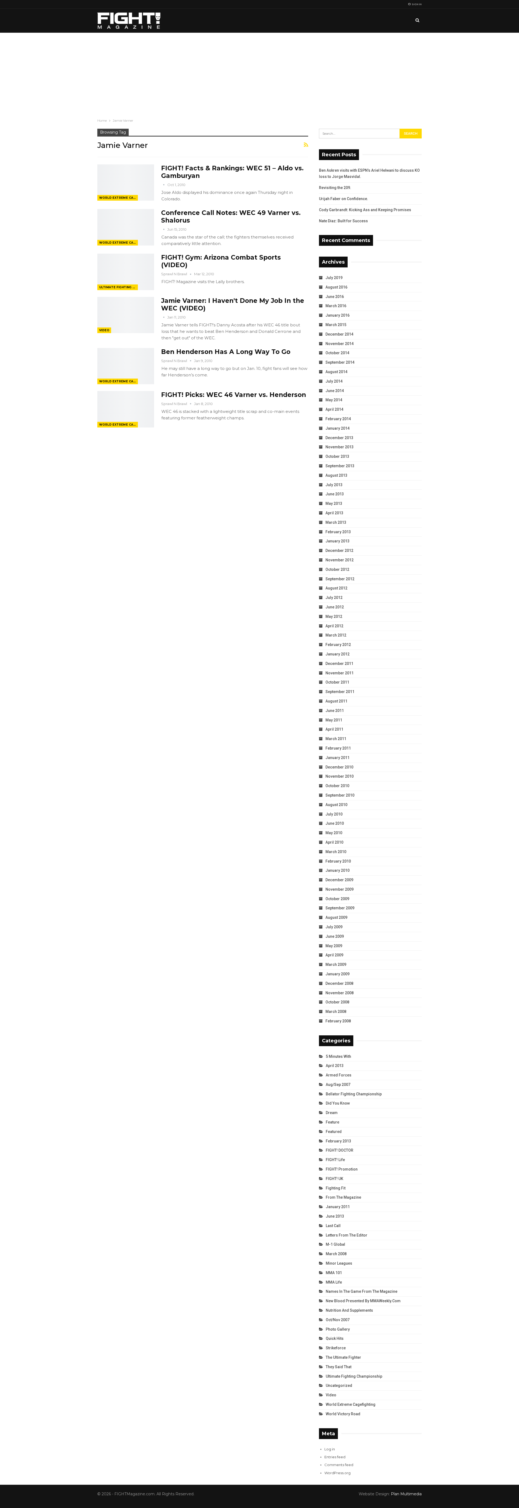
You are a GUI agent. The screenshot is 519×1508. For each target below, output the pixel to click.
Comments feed (338, 1465)
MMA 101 (334, 1273)
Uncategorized (339, 1385)
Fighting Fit (335, 1188)
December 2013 (339, 438)
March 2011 (335, 739)
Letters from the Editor (346, 1235)
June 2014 (334, 391)
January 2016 (337, 315)
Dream (332, 1113)
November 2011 (339, 673)
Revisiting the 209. (335, 187)
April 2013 (334, 513)
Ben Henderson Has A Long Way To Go (225, 352)
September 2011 (339, 692)
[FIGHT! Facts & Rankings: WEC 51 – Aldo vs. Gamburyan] (125, 182)
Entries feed (334, 1457)
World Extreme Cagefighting (118, 198)
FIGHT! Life (335, 1160)
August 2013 (336, 475)
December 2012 (339, 550)
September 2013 (339, 466)
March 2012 (335, 635)
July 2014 (333, 381)
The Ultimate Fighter (343, 1357)
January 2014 (337, 428)
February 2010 (338, 861)
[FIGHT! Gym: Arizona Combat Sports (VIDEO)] (125, 272)
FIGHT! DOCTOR (339, 1150)
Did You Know (338, 1103)
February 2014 (338, 419)
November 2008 (339, 993)
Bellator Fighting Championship (354, 1094)
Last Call (333, 1226)
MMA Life (334, 1282)
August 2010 (336, 805)
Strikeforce (336, 1348)
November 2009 (339, 889)
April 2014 (334, 409)
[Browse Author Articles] (164, 185)
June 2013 (334, 494)
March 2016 (335, 306)
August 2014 (336, 372)
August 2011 (336, 701)
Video (104, 330)
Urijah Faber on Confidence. (343, 199)
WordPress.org (337, 1473)
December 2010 (339, 767)
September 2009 (339, 908)
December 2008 (339, 983)
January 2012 (337, 654)
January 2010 (337, 870)
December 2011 (339, 663)
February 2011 (338, 748)
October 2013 (337, 456)
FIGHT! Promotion (342, 1169)
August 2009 (336, 917)
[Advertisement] (259, 73)
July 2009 (333, 927)
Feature (332, 1122)
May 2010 (333, 833)
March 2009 (335, 964)
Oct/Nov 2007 (338, 1320)
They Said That (338, 1367)
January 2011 (337, 757)
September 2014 (339, 362)
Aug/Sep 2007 (338, 1084)
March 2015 (335, 325)
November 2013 (339, 447)
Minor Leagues (339, 1263)
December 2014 (339, 334)
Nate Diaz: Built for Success (343, 221)
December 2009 (339, 880)
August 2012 (336, 588)
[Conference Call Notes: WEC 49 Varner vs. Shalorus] (125, 227)
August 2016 (336, 287)
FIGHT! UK (334, 1178)
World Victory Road (343, 1414)
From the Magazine (343, 1197)
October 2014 (337, 353)
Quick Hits (335, 1338)
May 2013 (333, 503)
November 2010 (339, 776)
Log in (329, 1449)
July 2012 (333, 597)
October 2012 (337, 569)
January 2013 (337, 541)
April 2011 (334, 729)
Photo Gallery (338, 1329)
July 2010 (333, 814)
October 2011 (337, 682)
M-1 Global (335, 1244)
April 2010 (334, 842)
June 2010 (334, 823)
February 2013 (338, 532)
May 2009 (333, 946)
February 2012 (338, 644)
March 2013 (335, 522)
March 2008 (335, 1011)
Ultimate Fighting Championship (118, 287)
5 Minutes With (338, 1056)
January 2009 (337, 974)
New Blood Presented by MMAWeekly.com (363, 1301)
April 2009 (334, 955)
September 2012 (339, 579)
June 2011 (334, 710)
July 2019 (333, 278)
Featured (334, 1131)
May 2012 (333, 616)
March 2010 (335, 852)
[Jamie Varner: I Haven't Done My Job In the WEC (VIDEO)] (125, 315)
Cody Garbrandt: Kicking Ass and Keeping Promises (365, 210)
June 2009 (334, 936)
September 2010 (339, 795)
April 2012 (334, 626)
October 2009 (337, 899)
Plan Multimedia (406, 1494)
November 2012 (339, 560)
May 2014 (333, 400)
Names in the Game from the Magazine (361, 1291)
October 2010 (337, 786)
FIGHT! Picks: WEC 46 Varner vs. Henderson (233, 395)
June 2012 (334, 607)
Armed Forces (338, 1075)
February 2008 (338, 1021)
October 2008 (337, 1002)
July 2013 (333, 485)
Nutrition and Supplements (349, 1310)
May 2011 (333, 720)
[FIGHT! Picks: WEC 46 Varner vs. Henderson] (125, 409)
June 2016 (334, 296)
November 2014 (339, 344)
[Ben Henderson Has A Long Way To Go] (125, 366)
